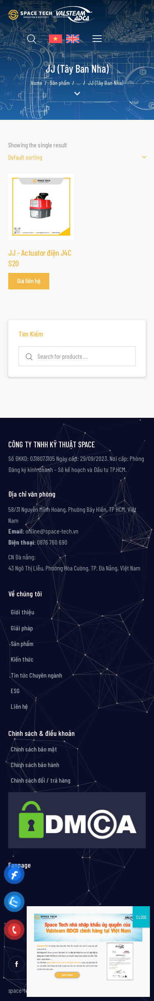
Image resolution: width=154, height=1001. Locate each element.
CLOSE (141, 917)
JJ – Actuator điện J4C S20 (39, 257)
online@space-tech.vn (51, 531)
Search (28, 356)
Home (36, 82)
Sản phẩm (60, 82)
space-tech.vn (24, 990)
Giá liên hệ (28, 280)
